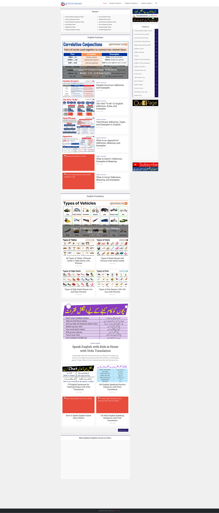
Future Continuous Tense (72, 19)
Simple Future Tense (105, 19)
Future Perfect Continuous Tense (74, 17)
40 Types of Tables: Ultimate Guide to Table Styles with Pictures (78, 260)
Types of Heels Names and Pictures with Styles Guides (112, 259)
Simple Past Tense (70, 27)
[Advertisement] (145, 134)
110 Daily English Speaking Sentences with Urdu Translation (112, 418)
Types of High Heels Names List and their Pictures (78, 290)
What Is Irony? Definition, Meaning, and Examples (108, 178)
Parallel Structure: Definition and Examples (110, 86)
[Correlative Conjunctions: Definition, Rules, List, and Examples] (95, 60)
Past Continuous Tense (105, 24)
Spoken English (146, 3)
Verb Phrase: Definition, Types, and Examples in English (110, 123)
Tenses (95, 11)
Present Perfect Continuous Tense (74, 22)
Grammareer (117, 510)
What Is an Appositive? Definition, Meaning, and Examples (108, 143)
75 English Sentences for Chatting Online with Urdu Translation (78, 387)
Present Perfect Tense (105, 27)
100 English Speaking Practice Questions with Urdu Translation (112, 387)
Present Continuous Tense (72, 29)
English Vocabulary (131, 3)
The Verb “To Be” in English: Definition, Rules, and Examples (109, 106)
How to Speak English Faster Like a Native (78, 416)
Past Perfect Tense (70, 24)
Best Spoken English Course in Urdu (94, 438)
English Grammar (115, 3)
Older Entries (122, 430)
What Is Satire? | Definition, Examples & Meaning (109, 160)
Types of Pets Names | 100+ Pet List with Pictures (112, 290)
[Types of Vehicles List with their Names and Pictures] (95, 219)
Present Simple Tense (105, 29)
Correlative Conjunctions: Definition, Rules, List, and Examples (95, 71)
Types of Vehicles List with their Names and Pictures (95, 230)
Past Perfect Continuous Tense (107, 22)
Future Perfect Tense (105, 17)
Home (105, 3)
